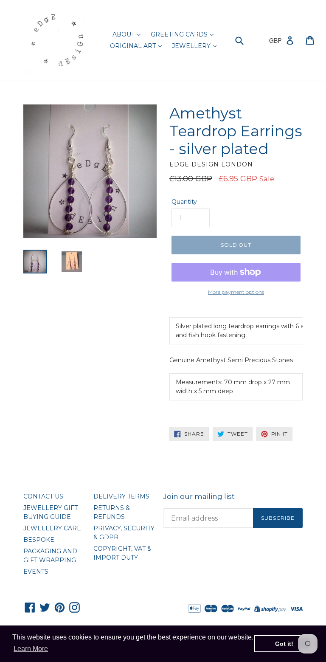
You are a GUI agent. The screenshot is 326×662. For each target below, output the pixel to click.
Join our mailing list (199, 496)
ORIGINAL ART (133, 46)
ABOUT (124, 34)
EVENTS (35, 571)
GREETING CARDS (180, 34)
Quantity (184, 202)
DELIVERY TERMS (121, 496)
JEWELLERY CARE (52, 528)
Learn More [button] (31, 648)
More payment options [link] (236, 292)
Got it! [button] (284, 643)
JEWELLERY (192, 46)
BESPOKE (38, 540)
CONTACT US (43, 496)
